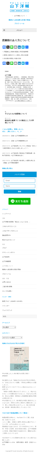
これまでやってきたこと (10, 231)
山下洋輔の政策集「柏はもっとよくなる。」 (16, 222)
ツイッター (5, 306)
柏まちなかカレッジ (8, 240)
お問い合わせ (6, 282)
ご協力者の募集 (7, 286)
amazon (5, 376)
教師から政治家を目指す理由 (19, 20)
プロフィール (19, 23)
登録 (19, 191)
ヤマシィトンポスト (8, 252)
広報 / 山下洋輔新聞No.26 (19, 136)
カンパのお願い (7, 291)
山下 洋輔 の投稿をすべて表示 (22, 100)
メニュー (19, 30)
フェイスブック (7, 310)
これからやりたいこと (9, 226)
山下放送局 (5, 257)
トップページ (6, 214)
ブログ (4, 248)
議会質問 (6, 235)
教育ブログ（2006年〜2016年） (12, 301)
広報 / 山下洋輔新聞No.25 (19, 141)
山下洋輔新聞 (6, 261)
